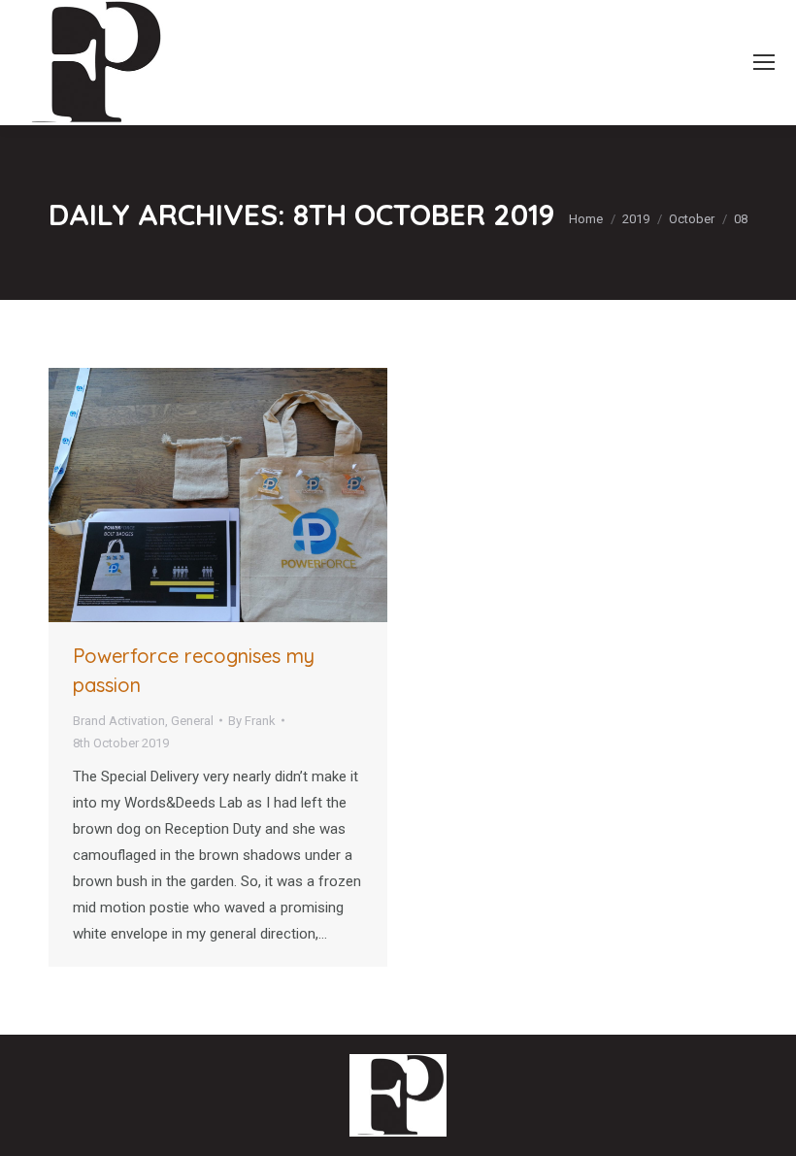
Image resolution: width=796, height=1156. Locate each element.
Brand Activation (119, 720)
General (192, 720)
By (252, 720)
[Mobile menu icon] (764, 62)
